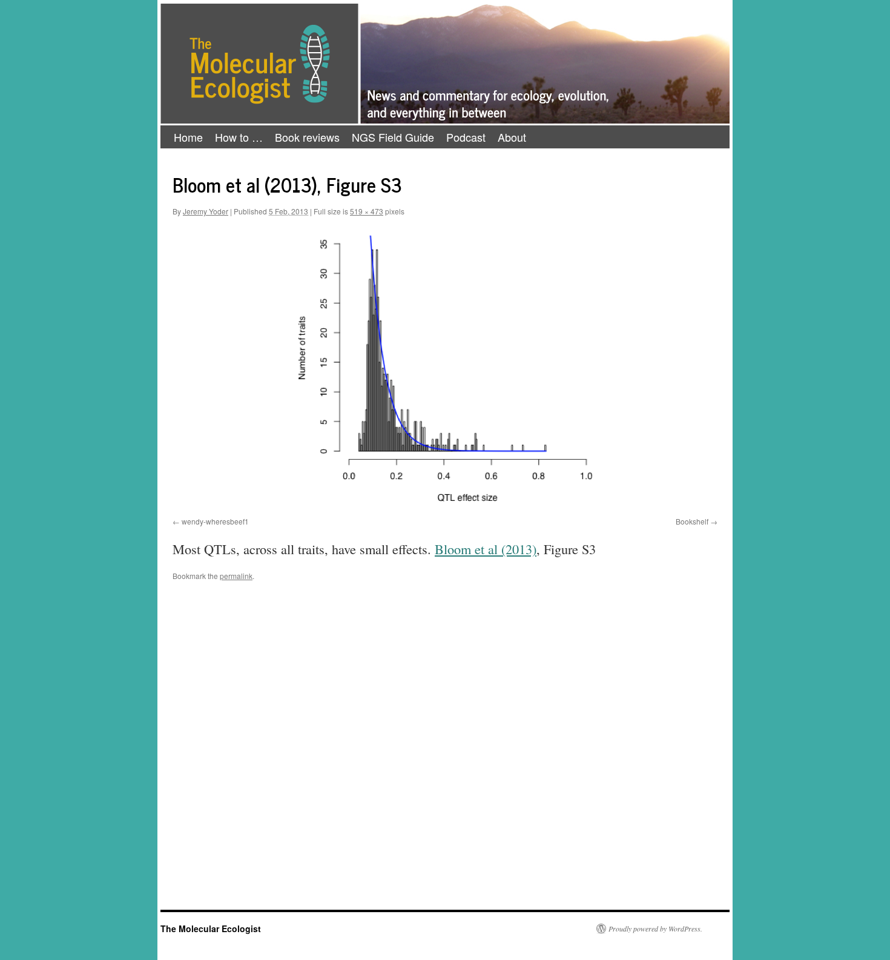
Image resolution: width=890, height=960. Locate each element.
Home (188, 137)
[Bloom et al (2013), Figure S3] (445, 369)
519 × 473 (366, 211)
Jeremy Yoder (205, 211)
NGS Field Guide (393, 137)
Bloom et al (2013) (485, 549)
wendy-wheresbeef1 (215, 521)
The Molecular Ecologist (210, 928)
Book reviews (307, 137)
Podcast (466, 137)
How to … (239, 137)
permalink (236, 576)
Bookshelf (692, 521)
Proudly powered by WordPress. (655, 928)
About (512, 137)
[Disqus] (445, 754)
